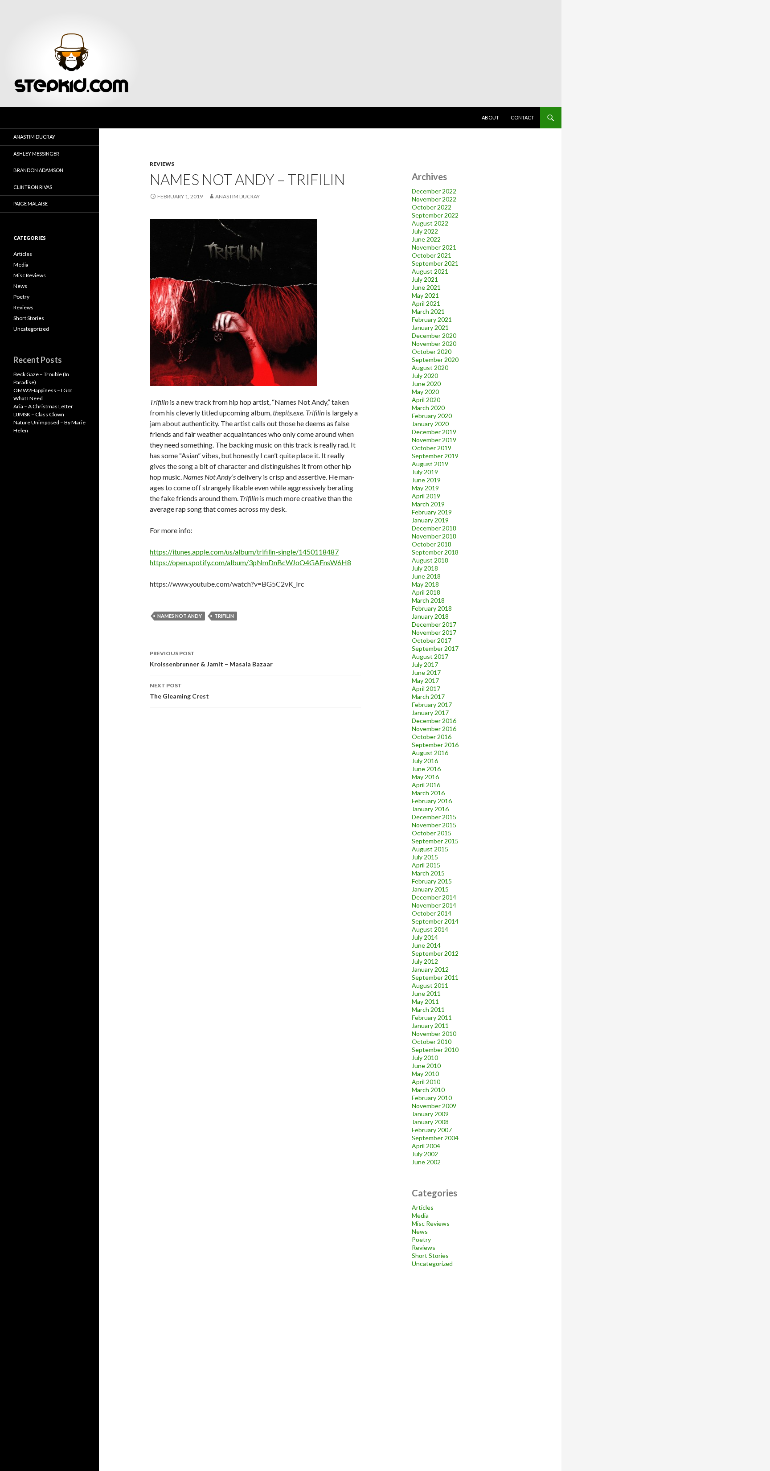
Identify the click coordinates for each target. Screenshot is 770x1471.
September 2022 (435, 215)
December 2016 (434, 720)
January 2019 (430, 520)
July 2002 (425, 1154)
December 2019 (434, 432)
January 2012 (430, 969)
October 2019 (431, 448)
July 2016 (425, 760)
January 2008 (430, 1122)
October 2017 (431, 640)
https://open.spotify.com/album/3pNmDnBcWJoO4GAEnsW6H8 (250, 562)
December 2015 (434, 817)
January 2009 (430, 1114)
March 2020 (428, 407)
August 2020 (430, 367)
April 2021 (426, 303)
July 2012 (425, 961)
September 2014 (435, 921)
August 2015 (430, 849)
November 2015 (434, 825)
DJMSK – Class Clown (38, 414)
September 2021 (435, 263)
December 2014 (434, 897)
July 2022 (425, 231)
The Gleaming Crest (179, 691)
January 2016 (430, 809)
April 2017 (426, 688)
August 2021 (430, 271)
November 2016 (434, 728)
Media (420, 1215)
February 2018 (432, 608)
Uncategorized (432, 1263)
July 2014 (425, 937)
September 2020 (435, 359)
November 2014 (434, 905)
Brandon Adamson (38, 170)
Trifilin (224, 616)
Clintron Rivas (32, 187)
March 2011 (428, 1009)
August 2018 (430, 560)
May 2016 (425, 777)
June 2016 (426, 768)
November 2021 (434, 247)
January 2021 (430, 327)
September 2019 (435, 456)
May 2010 (425, 1073)
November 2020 (434, 343)
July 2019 (425, 472)
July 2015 (425, 857)
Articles (423, 1207)
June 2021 (426, 287)
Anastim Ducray (237, 196)
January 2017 (430, 712)
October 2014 (431, 913)
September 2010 (435, 1049)
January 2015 (430, 889)
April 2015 (426, 865)
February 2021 (432, 319)
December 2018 (434, 528)
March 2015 (428, 873)
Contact (522, 117)
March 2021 (428, 311)
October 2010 (431, 1041)
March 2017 (428, 696)
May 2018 (425, 584)
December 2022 (434, 191)
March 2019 (428, 504)
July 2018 (425, 568)
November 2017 (434, 632)
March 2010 (428, 1089)
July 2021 (425, 279)
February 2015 (432, 881)
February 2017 (432, 704)
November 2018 (434, 536)
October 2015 (431, 833)
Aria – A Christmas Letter (43, 406)
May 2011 (425, 1001)
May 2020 (425, 391)
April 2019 (426, 496)
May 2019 (425, 488)
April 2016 (426, 785)
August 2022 (430, 223)
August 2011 (430, 985)
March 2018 (428, 600)
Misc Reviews (431, 1223)
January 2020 (430, 423)
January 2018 (430, 616)
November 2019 (434, 440)
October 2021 (431, 255)
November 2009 (434, 1105)
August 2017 (430, 656)
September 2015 (435, 841)
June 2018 (426, 576)
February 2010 (432, 1097)
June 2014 (426, 945)
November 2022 (434, 199)
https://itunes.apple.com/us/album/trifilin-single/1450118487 (244, 551)
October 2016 (431, 736)
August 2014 (430, 929)
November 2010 (434, 1033)
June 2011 (426, 993)
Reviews (162, 163)
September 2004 (435, 1138)
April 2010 (426, 1081)
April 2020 (426, 399)
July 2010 (425, 1057)
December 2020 (434, 335)
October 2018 (431, 544)
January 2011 (430, 1025)
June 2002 (426, 1162)
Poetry (421, 1239)
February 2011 (432, 1017)
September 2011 (435, 977)
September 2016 (435, 744)
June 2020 (426, 383)
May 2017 (425, 680)
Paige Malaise (30, 203)
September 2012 (435, 953)
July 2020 (425, 375)
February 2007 (432, 1130)
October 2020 (431, 351)
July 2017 (425, 664)
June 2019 (426, 480)
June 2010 (426, 1065)
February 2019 (432, 512)
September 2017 (435, 648)
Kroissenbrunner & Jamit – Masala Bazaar (211, 659)
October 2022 (431, 207)
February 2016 (432, 801)
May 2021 (425, 295)
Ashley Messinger (36, 153)
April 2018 (426, 592)
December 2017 (434, 624)
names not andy (179, 616)
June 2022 (426, 239)
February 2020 (432, 415)
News (420, 1231)
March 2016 (428, 793)
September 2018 (435, 552)
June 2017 (426, 672)
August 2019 (430, 464)
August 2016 (430, 752)
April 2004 (426, 1146)
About (490, 117)
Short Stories (430, 1255)
